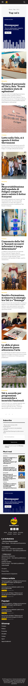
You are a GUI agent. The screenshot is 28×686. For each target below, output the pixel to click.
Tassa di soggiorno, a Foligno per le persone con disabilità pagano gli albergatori (10, 460)
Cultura (5, 482)
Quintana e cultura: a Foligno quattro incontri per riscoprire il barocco (10, 486)
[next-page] (12, 414)
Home (10, 9)
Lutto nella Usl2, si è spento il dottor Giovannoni (13, 140)
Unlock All (14, 442)
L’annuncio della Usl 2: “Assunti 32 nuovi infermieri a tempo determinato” (13, 245)
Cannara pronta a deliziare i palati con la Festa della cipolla (10, 469)
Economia (4, 390)
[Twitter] (17, 529)
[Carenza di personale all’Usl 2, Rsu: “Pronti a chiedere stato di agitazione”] (14, 65)
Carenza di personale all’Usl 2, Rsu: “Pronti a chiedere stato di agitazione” (13, 87)
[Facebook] (11, 529)
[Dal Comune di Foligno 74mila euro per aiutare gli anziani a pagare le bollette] (21, 475)
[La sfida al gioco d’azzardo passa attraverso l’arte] (14, 326)
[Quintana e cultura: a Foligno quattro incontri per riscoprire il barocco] (21, 485)
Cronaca (4, 135)
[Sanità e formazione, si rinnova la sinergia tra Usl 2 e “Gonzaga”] (14, 276)
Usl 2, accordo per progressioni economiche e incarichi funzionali (13, 397)
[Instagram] (14, 529)
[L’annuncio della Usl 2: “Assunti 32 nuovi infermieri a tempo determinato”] (14, 222)
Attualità (4, 81)
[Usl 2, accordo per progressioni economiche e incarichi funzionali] (14, 374)
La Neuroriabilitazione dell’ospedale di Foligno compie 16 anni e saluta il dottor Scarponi (14, 190)
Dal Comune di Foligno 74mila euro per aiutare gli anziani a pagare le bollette (9, 477)
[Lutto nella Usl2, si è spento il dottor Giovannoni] (14, 119)
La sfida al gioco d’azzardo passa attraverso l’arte (11, 347)
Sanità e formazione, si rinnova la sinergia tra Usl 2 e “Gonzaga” (14, 298)
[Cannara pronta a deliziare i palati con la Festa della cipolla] (21, 468)
